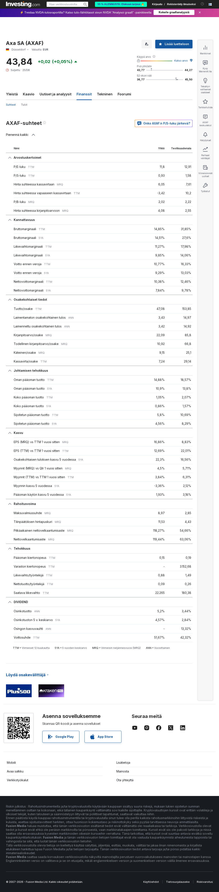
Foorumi (124, 94)
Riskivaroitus (205, 881)
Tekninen (104, 94)
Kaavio (28, 94)
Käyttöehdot (151, 881)
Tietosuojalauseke (178, 881)
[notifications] (202, 4)
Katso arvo (181, 60)
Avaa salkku (15, 771)
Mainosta (122, 771)
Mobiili (11, 762)
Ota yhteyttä (124, 780)
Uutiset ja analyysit (55, 94)
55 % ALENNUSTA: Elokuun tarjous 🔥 (121, 4)
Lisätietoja (123, 762)
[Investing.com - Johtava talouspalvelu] (23, 4)
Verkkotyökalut (17, 780)
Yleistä (12, 94)
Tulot (24, 104)
